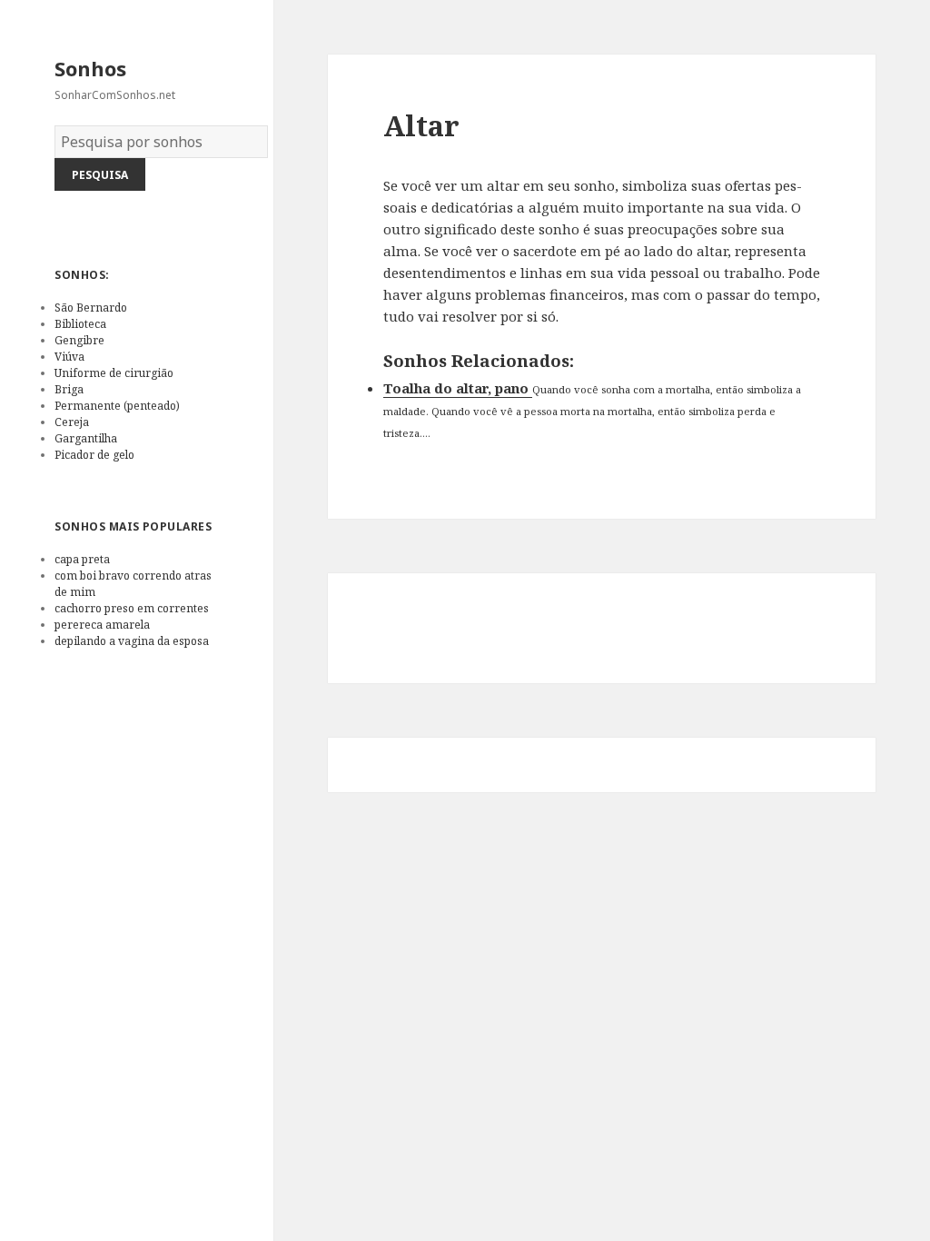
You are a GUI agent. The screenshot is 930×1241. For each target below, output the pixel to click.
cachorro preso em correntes (131, 608)
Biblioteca (80, 324)
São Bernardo (90, 307)
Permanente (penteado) (117, 405)
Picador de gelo (94, 454)
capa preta (82, 559)
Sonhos (90, 68)
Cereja (71, 422)
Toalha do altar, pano (457, 388)
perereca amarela (102, 624)
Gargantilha (85, 438)
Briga (69, 389)
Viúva (69, 356)
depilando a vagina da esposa (131, 641)
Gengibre (79, 340)
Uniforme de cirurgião (113, 373)
